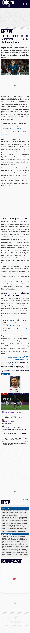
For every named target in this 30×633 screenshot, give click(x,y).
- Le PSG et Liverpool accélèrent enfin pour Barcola (14, 528)
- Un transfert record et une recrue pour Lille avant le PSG (15, 541)
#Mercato (17, 359)
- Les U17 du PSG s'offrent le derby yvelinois (13, 536)
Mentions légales (5, 625)
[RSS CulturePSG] (18, 621)
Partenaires (17, 627)
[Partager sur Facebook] (25, 357)
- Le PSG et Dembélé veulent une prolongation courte (14, 539)
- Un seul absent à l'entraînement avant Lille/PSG (13, 522)
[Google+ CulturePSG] (16, 621)
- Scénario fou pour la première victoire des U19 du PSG (16, 538)
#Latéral (26, 359)
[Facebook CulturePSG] (10, 621)
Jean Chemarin (25, 45)
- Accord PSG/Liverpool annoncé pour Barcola (13, 525)
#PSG (10, 320)
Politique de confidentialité (16, 625)
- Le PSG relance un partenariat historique (12, 543)
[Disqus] (15, 427)
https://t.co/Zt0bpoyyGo (15, 128)
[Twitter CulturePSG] (12, 621)
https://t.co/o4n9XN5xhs (15, 325)
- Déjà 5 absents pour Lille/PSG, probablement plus (14, 531)
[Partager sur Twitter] (27, 357)
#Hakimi (22, 359)
